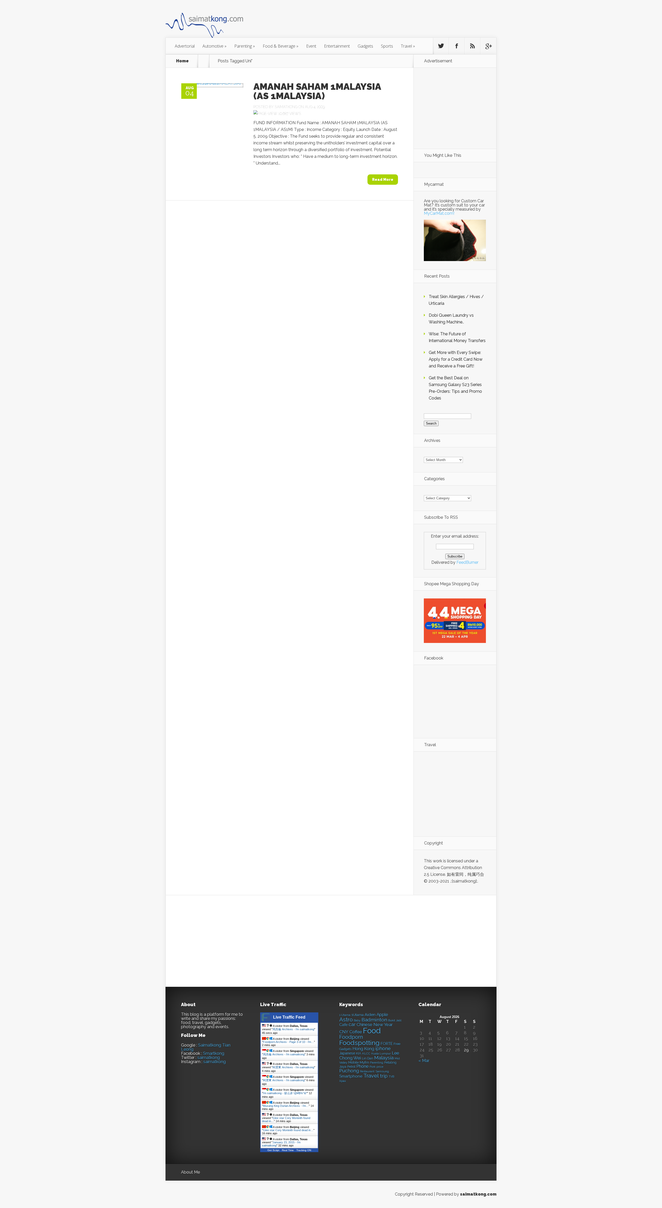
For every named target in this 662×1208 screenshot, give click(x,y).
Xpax (342, 1081)
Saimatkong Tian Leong (205, 1047)
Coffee (355, 1031)
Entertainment (337, 46)
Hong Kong (363, 1048)
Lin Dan (367, 1058)
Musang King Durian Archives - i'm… (286, 1105)
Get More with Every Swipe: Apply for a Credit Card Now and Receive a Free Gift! (456, 359)
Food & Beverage (280, 46)
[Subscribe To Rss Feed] (472, 46)
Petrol (351, 1067)
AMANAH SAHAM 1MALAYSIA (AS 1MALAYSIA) (317, 91)
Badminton (374, 1019)
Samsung (382, 1071)
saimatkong (208, 1057)
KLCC (366, 1053)
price (380, 1067)
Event (311, 46)
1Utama (357, 1015)
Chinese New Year (375, 1024)
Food (372, 1030)
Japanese (347, 1053)
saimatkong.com (478, 1194)
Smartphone (350, 1076)
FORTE (387, 1044)
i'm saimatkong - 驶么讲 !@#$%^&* (285, 1093)
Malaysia (384, 1058)
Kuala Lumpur (381, 1053)
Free (397, 1044)
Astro (346, 1019)
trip (384, 1076)
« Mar (423, 1060)
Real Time (288, 1150)
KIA (358, 1053)
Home (182, 61)
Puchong (349, 1070)
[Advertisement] (359, 21)
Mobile (353, 1062)
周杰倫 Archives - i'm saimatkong (293, 1029)
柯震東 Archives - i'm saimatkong (293, 1067)
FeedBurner (467, 562)
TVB (391, 1076)
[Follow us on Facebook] (456, 46)
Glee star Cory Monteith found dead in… (288, 1130)
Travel (408, 46)
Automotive (214, 46)
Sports (387, 46)
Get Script (273, 1150)
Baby (357, 1020)
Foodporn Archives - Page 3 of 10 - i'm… (288, 1041)
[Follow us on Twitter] (441, 46)
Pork (372, 1067)
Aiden (370, 1014)
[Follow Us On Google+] (488, 46)
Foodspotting (359, 1043)
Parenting (244, 46)
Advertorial (185, 46)
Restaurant (367, 1071)
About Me (190, 1172)
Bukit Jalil (394, 1020)
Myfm (364, 1062)
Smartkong (213, 1053)
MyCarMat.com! (439, 213)
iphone (383, 1048)
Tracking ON (303, 1150)
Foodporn (351, 1037)
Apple (382, 1014)
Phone (362, 1066)
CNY (343, 1031)
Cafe (343, 1024)
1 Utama (344, 1015)
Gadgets (365, 46)
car (352, 1024)
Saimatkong (286, 107)
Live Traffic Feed (289, 1017)
